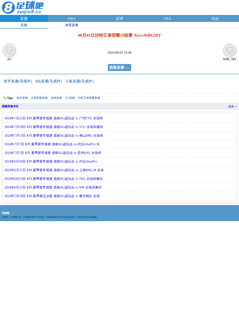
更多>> (232, 106)
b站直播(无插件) (48, 81)
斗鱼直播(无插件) (79, 81)
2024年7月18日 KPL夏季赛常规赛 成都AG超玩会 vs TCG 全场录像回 (53, 127)
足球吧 (23, 6)
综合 (215, 19)
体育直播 (71, 25)
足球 (119, 19)
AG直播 (70, 97)
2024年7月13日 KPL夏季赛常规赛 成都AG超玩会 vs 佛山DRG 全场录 (53, 135)
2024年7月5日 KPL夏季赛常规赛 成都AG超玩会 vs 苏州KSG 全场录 (52, 153)
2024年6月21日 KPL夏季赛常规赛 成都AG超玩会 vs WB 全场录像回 (53, 187)
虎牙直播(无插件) (18, 81)
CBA (167, 19)
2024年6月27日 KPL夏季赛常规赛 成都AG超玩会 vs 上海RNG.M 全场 (54, 170)
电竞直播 (22, 97)
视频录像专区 (10, 106)
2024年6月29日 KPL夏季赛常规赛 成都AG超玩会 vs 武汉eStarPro (50, 161)
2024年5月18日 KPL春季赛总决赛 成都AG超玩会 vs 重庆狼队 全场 (52, 196)
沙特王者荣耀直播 (89, 97)
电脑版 (6, 213)
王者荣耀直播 (39, 97)
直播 (24, 19)
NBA (72, 19)
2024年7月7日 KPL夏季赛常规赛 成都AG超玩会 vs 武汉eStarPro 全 (52, 144)
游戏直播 (56, 97)
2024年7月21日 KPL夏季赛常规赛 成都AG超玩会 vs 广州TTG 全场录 (53, 118)
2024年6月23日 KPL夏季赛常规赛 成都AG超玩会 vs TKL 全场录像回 (53, 179)
